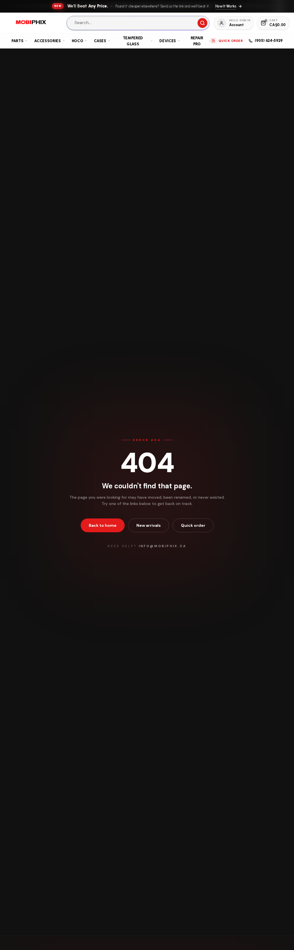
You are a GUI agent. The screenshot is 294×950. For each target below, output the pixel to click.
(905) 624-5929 (269, 40)
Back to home (103, 525)
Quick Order (230, 41)
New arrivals (148, 525)
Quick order (193, 525)
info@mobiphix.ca (163, 546)
